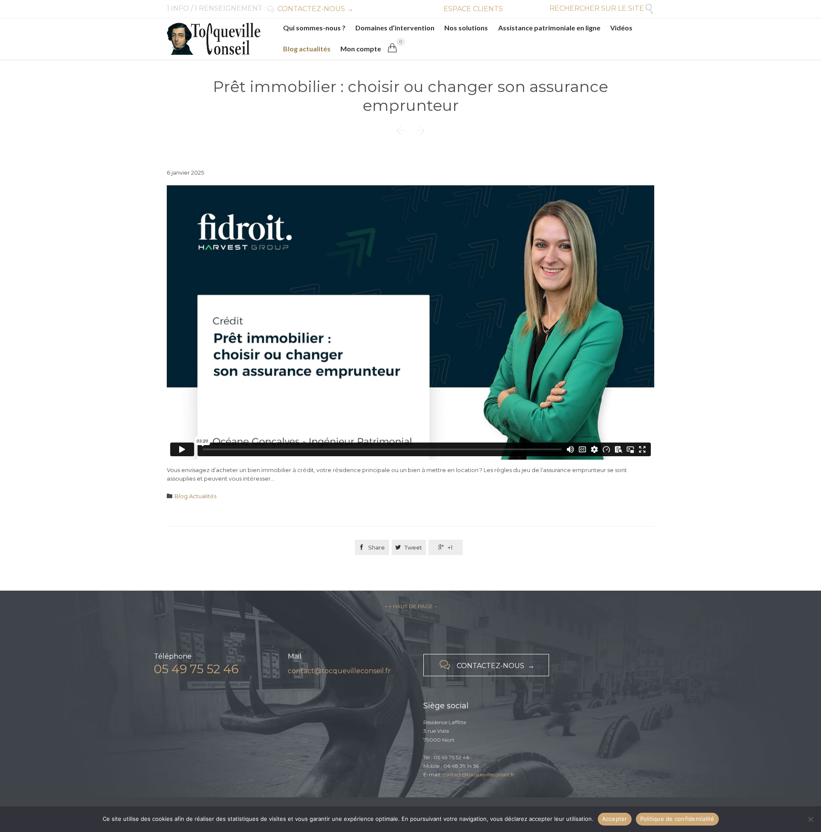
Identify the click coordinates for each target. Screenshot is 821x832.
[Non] (810, 819)
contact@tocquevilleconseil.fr (339, 671)
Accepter (614, 818)
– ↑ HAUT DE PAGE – (411, 606)
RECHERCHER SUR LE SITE (601, 8)
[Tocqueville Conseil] (213, 39)
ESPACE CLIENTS (473, 9)
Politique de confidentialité (677, 818)
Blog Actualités (195, 496)
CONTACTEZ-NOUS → (310, 9)
